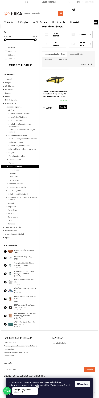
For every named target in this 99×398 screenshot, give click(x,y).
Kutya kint (12, 152)
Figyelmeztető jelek (17, 156)
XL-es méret (14, 180)
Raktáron (13, 48)
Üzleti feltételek (49, 2)
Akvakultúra (12, 210)
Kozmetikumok (11, 230)
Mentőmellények (15, 166)
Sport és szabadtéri (13, 227)
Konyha (8, 82)
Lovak (10, 220)
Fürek (11, 163)
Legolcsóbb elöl (76, 54)
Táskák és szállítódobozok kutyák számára (22, 130)
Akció (11, 51)
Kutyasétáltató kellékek (18, 117)
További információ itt (60, 385)
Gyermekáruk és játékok (14, 234)
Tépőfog (11, 110)
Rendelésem (9, 355)
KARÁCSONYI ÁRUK (16, 120)
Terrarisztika (13, 217)
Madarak (11, 213)
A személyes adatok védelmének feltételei (20, 346)
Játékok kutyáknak (16, 142)
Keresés (61, 13)
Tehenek (11, 224)
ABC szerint (63, 59)
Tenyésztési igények (13, 107)
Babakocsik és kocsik (17, 187)
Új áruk (7, 237)
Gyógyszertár (10, 103)
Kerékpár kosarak (16, 183)
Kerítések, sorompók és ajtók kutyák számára (23, 198)
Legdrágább (49, 59)
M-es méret (14, 170)
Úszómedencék (15, 159)
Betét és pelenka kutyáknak (19, 113)
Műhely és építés (11, 100)
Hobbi (7, 96)
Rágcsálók (12, 206)
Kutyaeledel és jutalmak (18, 135)
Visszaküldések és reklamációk (16, 352)
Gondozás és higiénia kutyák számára (23, 139)
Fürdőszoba (10, 86)
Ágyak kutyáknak (15, 190)
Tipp (11, 58)
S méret (13, 173)
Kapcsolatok (9, 349)
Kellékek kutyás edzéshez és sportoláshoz (20, 125)
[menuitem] (8, 22)
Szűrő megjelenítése (20, 65)
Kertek (8, 93)
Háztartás (9, 89)
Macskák (11, 203)
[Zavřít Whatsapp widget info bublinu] (37, 387)
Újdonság (13, 55)
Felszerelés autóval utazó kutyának (22, 149)
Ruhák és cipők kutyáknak (18, 194)
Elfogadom (82, 384)
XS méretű (14, 177)
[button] (7, 391)
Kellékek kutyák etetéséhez (19, 145)
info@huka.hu (61, 343)
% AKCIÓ (8, 79)
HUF (79, 2)
